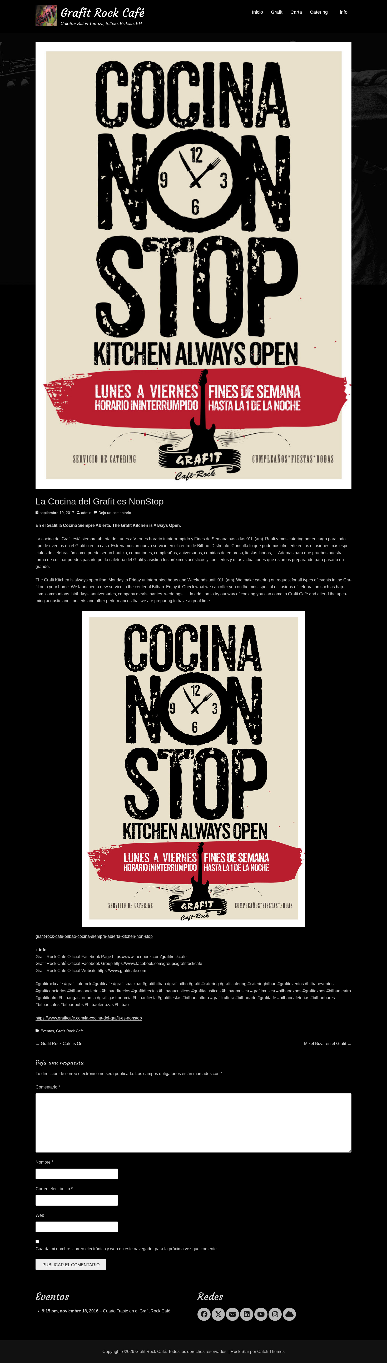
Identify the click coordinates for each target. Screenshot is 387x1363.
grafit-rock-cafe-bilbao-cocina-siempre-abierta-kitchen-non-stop (94, 936)
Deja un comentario (114, 513)
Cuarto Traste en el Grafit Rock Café (136, 1311)
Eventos (47, 1031)
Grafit (276, 12)
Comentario (48, 1087)
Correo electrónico (54, 1189)
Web (40, 1215)
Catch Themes (271, 1351)
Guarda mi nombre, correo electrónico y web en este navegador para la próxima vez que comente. (127, 1249)
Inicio (257, 12)
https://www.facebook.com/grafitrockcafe (149, 956)
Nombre (44, 1162)
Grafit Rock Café (103, 13)
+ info (342, 12)
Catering (319, 12)
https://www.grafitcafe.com (122, 970)
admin (86, 513)
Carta (296, 12)
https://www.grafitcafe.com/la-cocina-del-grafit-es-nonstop (89, 1018)
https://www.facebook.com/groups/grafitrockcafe (158, 963)
